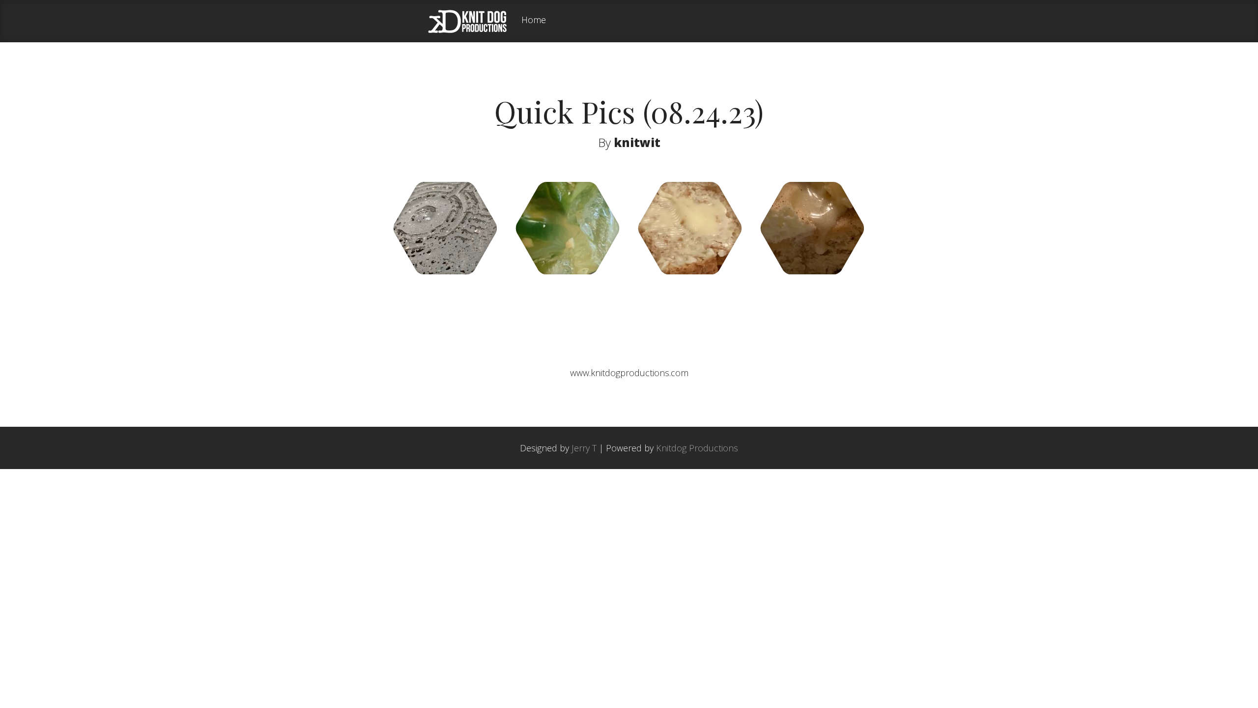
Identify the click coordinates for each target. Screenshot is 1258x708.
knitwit (637, 142)
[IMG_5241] (567, 271)
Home (533, 20)
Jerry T (584, 448)
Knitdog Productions (697, 448)
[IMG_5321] (445, 271)
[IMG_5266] (812, 271)
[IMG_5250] (690, 271)
